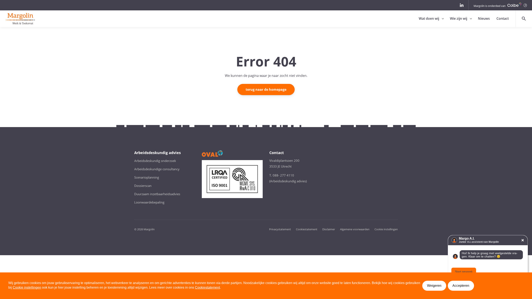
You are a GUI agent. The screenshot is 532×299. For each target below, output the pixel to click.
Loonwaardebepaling (149, 202)
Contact (502, 18)
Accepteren (460, 285)
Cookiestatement (306, 229)
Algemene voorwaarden (354, 229)
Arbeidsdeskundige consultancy (157, 169)
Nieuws (484, 18)
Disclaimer (328, 229)
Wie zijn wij (458, 18)
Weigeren (434, 285)
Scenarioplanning (146, 177)
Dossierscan (142, 186)
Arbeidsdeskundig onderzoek (155, 161)
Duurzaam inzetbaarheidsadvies (157, 194)
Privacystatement (280, 229)
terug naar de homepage (266, 89)
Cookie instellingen (386, 229)
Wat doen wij (429, 18)
